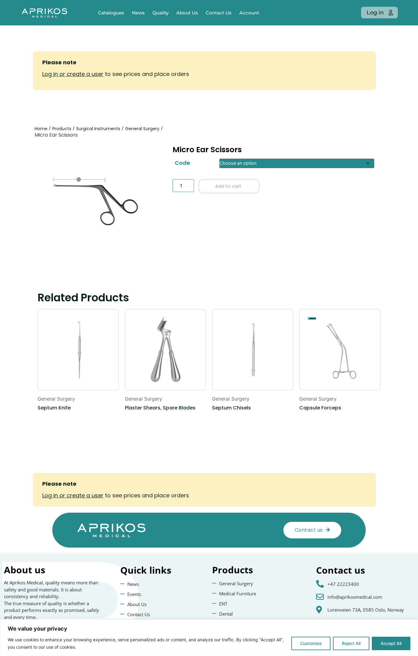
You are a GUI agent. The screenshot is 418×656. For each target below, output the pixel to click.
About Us (187, 13)
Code (182, 163)
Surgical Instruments (98, 129)
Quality (160, 13)
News (138, 13)
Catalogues (111, 13)
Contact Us (219, 13)
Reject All (351, 643)
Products (61, 129)
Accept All (391, 643)
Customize (311, 643)
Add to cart (228, 186)
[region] (209, 638)
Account (249, 13)
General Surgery (142, 129)
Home (41, 129)
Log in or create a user (72, 74)
